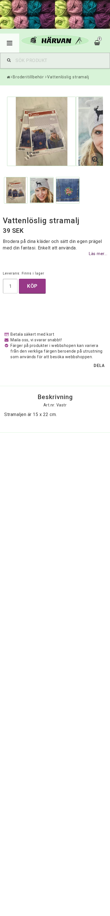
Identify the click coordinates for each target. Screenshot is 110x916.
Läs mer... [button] (98, 253)
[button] (95, 160)
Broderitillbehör (28, 77)
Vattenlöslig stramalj (68, 77)
